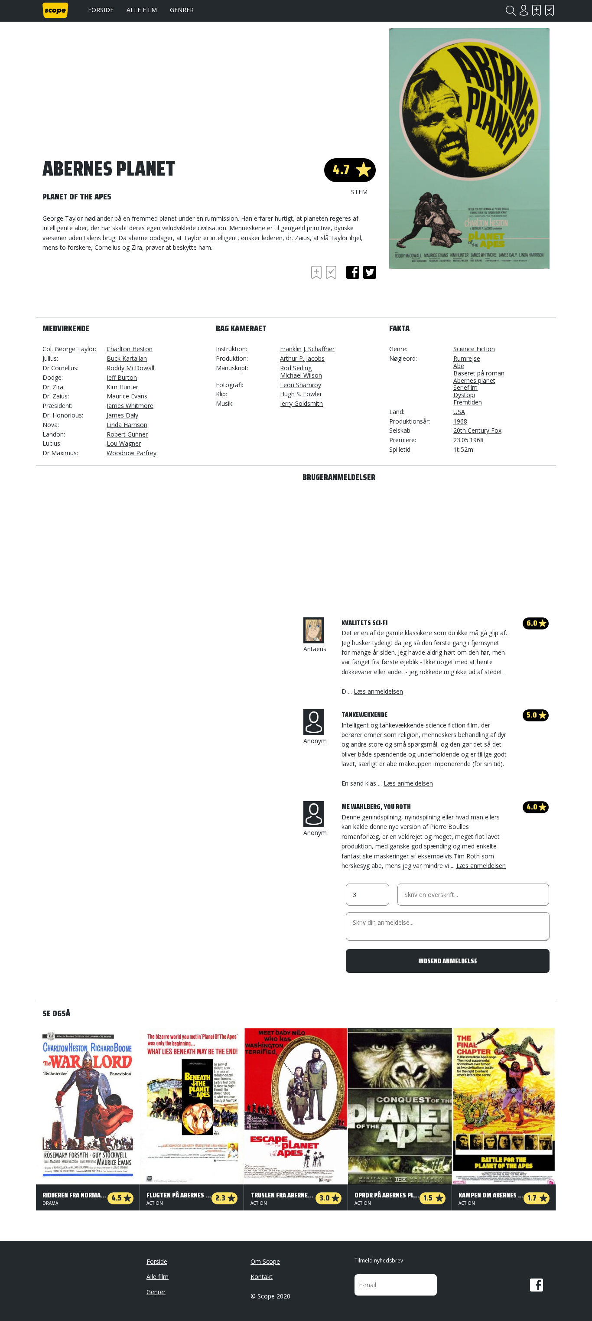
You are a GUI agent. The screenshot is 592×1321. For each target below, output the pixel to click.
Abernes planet (474, 380)
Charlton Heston (130, 349)
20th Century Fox (477, 430)
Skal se (536, 10)
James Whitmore (130, 405)
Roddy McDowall (130, 368)
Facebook (536, 1285)
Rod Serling (296, 368)
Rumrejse (466, 358)
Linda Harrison (127, 425)
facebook (352, 272)
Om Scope (265, 1261)
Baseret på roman (478, 373)
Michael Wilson (301, 375)
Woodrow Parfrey (131, 453)
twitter (369, 272)
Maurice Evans (127, 396)
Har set (549, 10)
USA (459, 412)
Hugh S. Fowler (301, 394)
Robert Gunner (127, 434)
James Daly (122, 415)
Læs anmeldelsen (378, 691)
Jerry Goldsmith (301, 403)
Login (523, 10)
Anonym (315, 741)
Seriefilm (465, 387)
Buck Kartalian (127, 358)
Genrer (182, 10)
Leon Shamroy (300, 385)
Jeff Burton (122, 377)
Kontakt (261, 1276)
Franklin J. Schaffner (307, 349)
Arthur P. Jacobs (302, 358)
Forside (101, 10)
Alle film (142, 10)
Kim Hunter (122, 387)
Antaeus (314, 649)
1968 (460, 421)
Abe (458, 366)
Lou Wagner (124, 443)
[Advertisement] (111, 287)
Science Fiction (474, 349)
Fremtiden (467, 402)
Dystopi (464, 395)
